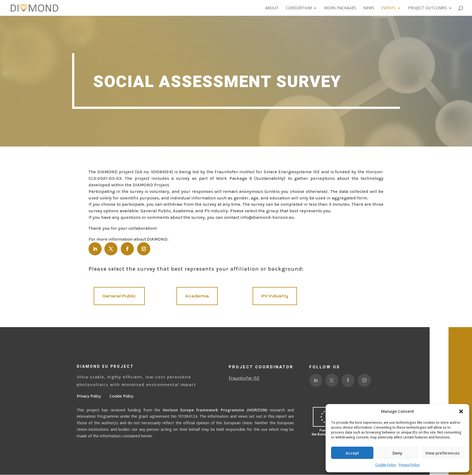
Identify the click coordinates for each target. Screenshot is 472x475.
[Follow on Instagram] (143, 248)
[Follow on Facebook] (127, 248)
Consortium (299, 8)
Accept (352, 453)
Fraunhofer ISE (244, 378)
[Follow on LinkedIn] (95, 248)
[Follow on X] (110, 248)
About (272, 8)
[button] (461, 411)
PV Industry (274, 296)
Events (388, 8)
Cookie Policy (385, 464)
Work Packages (340, 8)
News (368, 8)
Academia (197, 296)
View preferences (442, 453)
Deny (397, 453)
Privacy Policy (409, 464)
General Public (119, 296)
